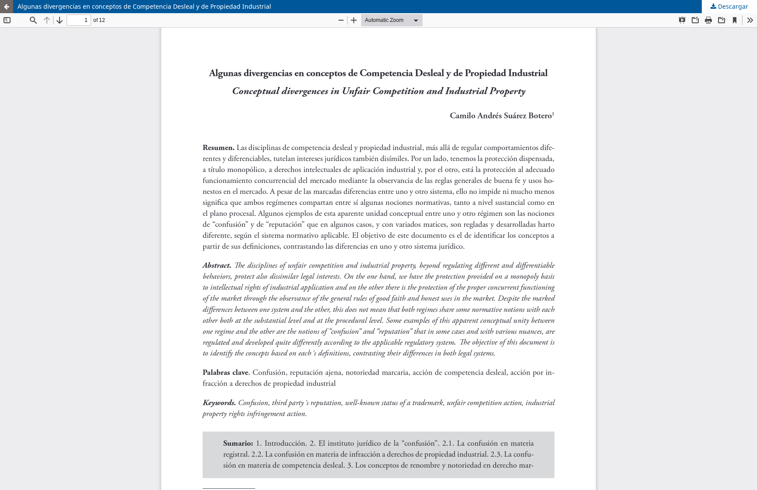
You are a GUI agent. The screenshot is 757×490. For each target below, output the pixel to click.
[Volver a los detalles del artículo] (6, 6)
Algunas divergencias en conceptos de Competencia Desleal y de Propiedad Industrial (144, 6)
